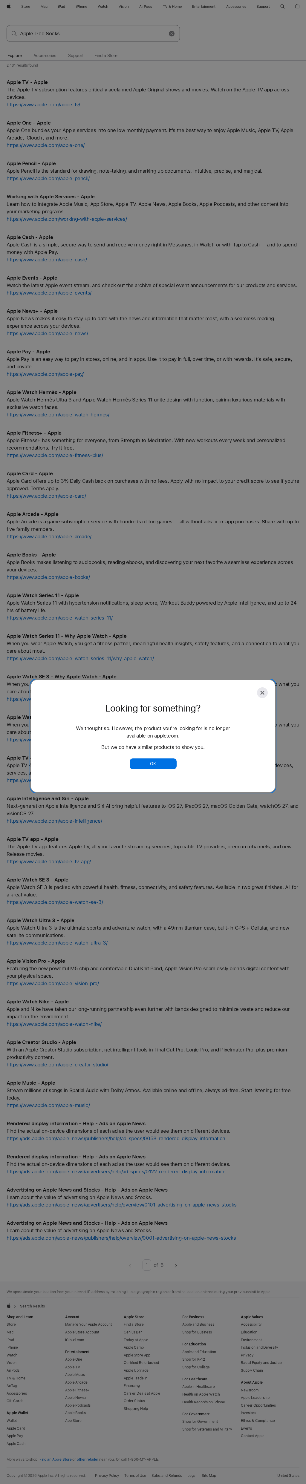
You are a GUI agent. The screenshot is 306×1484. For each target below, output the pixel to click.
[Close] (262, 692)
